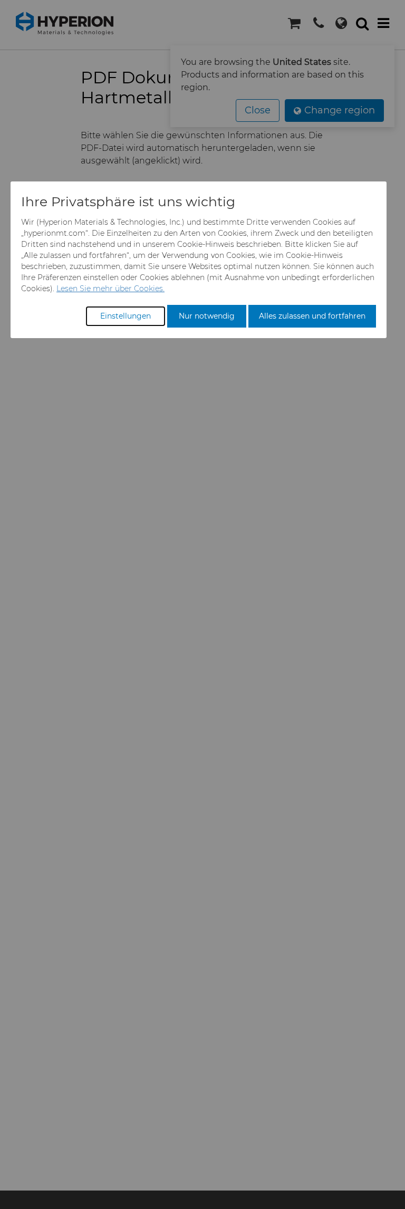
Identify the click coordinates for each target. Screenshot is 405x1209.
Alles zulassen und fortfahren (312, 316)
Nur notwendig (207, 316)
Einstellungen (125, 316)
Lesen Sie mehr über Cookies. (110, 288)
